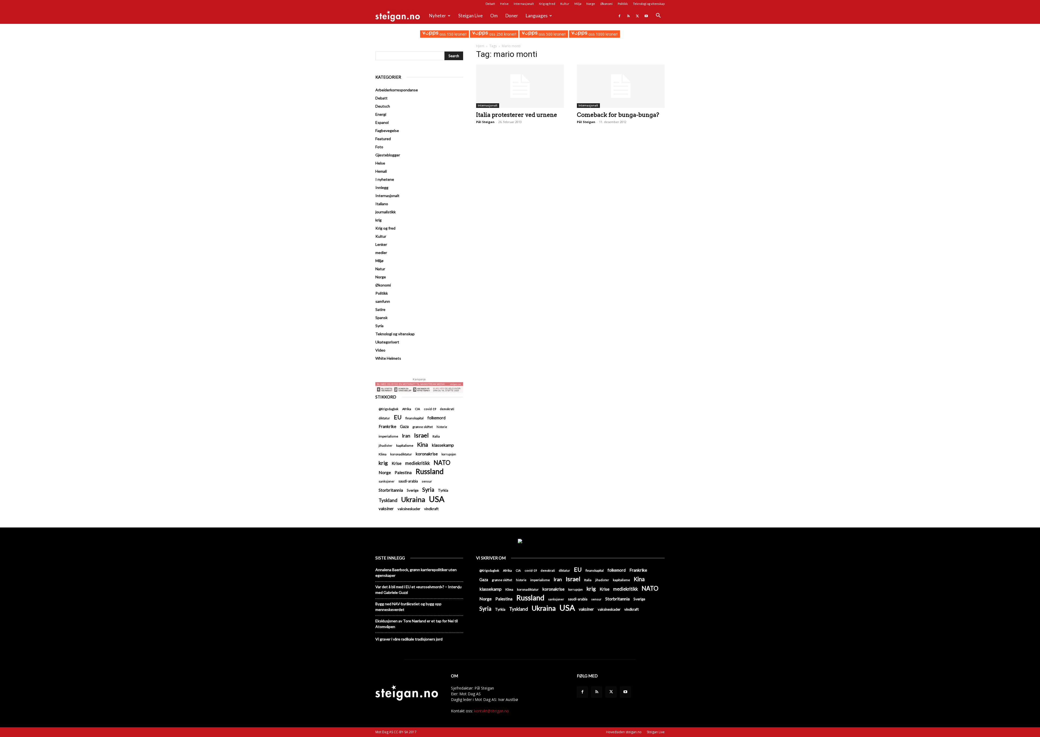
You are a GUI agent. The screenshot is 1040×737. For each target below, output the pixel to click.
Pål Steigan (485, 122)
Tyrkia (443, 490)
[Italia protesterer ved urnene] (520, 86)
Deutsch (382, 106)
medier (381, 252)
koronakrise (427, 453)
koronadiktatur (401, 454)
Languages (537, 15)
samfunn (382, 301)
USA (436, 499)
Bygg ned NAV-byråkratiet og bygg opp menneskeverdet (408, 606)
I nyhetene (384, 179)
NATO (442, 462)
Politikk (623, 3)
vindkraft (431, 509)
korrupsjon (448, 454)
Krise (396, 463)
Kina (422, 445)
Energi (380, 114)
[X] (637, 16)
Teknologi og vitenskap (649, 3)
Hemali (381, 171)
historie (442, 427)
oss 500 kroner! (552, 34)
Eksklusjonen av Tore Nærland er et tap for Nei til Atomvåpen (416, 624)
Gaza (404, 426)
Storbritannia (391, 490)
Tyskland (388, 500)
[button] (658, 16)
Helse (504, 3)
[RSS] (628, 16)
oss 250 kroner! (502, 34)
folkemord (436, 418)
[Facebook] (619, 16)
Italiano (381, 203)
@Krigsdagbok (388, 409)
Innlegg (381, 187)
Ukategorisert (387, 342)
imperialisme (388, 436)
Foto (379, 146)
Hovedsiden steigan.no (624, 732)
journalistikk (385, 212)
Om (494, 15)
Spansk (381, 317)
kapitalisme (404, 445)
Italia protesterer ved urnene (516, 114)
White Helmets (388, 358)
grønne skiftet (422, 427)
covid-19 (430, 409)
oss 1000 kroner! (602, 34)
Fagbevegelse (387, 130)
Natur (380, 268)
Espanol (382, 122)
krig (378, 220)
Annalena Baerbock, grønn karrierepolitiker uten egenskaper (416, 572)
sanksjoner (387, 481)
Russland (429, 471)
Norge (590, 3)
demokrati (447, 409)
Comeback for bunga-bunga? (618, 114)
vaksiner (386, 508)
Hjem (480, 46)
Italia (436, 436)
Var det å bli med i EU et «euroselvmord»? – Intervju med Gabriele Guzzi (418, 589)
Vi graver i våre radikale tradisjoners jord (409, 639)
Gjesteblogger (387, 155)
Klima (382, 454)
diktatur (384, 418)
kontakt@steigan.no (491, 710)
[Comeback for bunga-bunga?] (621, 86)
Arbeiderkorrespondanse (396, 90)
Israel (421, 435)
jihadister (385, 445)
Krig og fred (547, 3)
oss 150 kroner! (452, 34)
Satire (380, 309)
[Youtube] (646, 16)
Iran (406, 436)
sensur (427, 481)
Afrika (406, 409)
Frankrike (387, 426)
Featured (383, 138)
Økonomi (606, 3)
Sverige (412, 490)
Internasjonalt (524, 3)
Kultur (564, 3)
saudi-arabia (408, 481)
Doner (511, 15)
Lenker (381, 244)
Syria (379, 325)
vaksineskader (409, 509)
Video (380, 350)
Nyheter (437, 15)
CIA (417, 409)
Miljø (577, 3)
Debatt (490, 3)
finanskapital (414, 418)
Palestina (403, 472)
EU (398, 417)
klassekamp (443, 445)
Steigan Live (470, 15)
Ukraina (413, 499)
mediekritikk (417, 463)
